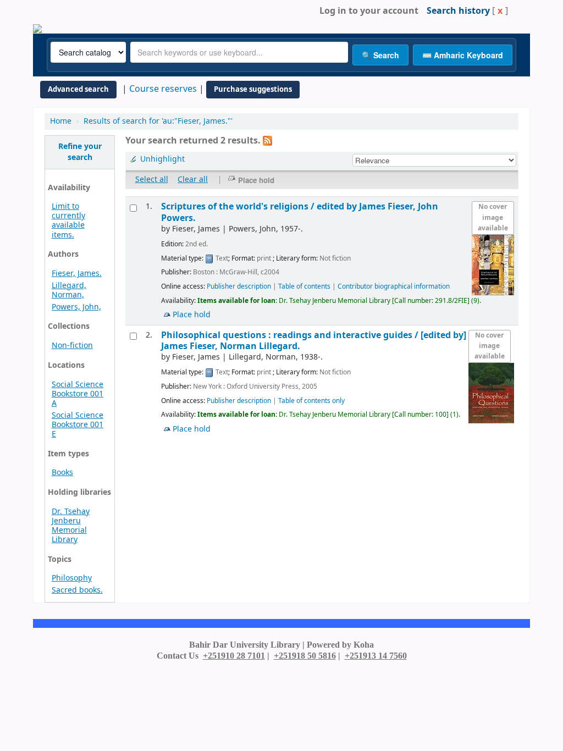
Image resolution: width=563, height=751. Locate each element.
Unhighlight (162, 159)
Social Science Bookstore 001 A (77, 394)
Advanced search (78, 89)
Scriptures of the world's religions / (299, 212)
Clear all (193, 179)
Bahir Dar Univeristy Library (71, 11)
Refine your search (80, 152)
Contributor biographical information (394, 286)
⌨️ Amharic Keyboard (462, 54)
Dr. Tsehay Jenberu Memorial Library (71, 525)
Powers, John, (76, 307)
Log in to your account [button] (368, 11)
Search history (458, 11)
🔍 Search (380, 54)
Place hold (192, 315)
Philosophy (72, 578)
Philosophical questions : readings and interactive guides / (313, 340)
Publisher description (239, 286)
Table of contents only (311, 401)
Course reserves (163, 89)
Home (60, 121)
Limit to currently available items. (68, 220)
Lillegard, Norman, (69, 290)
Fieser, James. (77, 273)
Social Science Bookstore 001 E (77, 425)
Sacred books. (77, 590)
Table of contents (304, 286)
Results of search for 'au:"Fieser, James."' (158, 121)
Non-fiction (72, 345)
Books (62, 472)
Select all (151, 179)
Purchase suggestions (253, 89)
